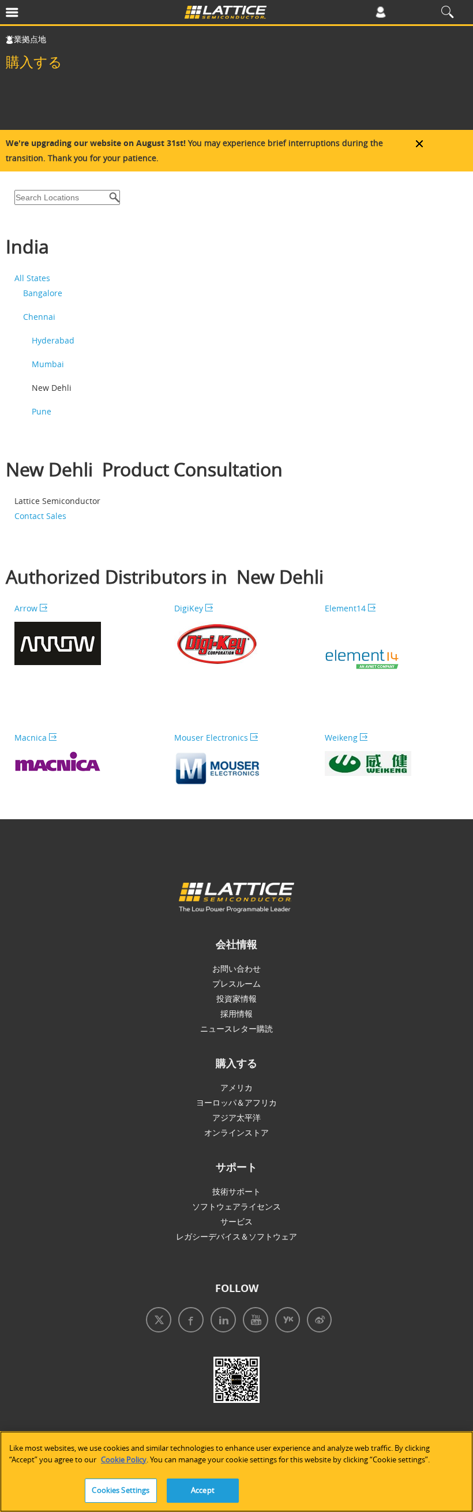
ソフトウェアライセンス (236, 1206)
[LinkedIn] (221, 1321)
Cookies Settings (120, 1490)
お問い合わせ (236, 968)
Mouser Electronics (212, 737)
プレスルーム (236, 983)
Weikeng (342, 737)
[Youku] (285, 1321)
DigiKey (189, 608)
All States (32, 277)
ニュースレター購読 (236, 1028)
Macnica (31, 737)
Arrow (27, 608)
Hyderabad (53, 340)
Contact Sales (40, 515)
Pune (41, 411)
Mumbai (48, 364)
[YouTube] (253, 1321)
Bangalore (42, 293)
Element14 (346, 608)
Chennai (39, 316)
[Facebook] (189, 1321)
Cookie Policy (124, 1459)
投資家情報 (236, 998)
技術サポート (236, 1191)
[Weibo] (317, 1321)
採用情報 (236, 1013)
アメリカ (236, 1087)
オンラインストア (236, 1132)
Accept (203, 1490)
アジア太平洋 (236, 1117)
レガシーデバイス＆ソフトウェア (236, 1236)
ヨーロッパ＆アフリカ (236, 1102)
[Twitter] (156, 1321)
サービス (236, 1221)
